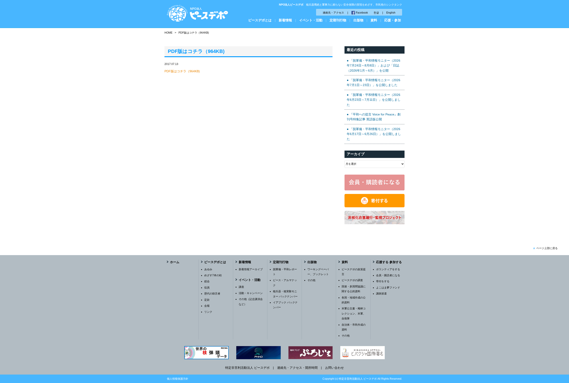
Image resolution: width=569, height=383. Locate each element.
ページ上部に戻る (545, 248)
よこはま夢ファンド (388, 287)
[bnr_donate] (375, 206)
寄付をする (382, 281)
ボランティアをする (388, 269)
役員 (207, 287)
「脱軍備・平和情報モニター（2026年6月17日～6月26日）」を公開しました (374, 134)
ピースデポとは (260, 20)
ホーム (174, 262)
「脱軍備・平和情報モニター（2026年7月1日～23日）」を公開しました (373, 82)
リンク (208, 311)
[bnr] (375, 223)
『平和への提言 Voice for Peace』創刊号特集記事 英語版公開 (374, 117)
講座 (241, 286)
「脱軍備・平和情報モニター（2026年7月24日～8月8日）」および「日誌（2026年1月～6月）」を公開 (373, 65)
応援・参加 (392, 20)
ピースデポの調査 (352, 280)
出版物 (358, 20)
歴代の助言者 (212, 293)
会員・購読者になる (388, 275)
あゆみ (208, 269)
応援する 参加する (389, 262)
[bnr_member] (375, 189)
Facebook (362, 12)
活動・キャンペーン (251, 293)
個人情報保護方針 (177, 378)
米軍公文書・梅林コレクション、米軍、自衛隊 (354, 313)
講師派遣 (381, 293)
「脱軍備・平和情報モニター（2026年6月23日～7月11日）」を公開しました (374, 100)
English (390, 12)
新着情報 (285, 20)
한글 (376, 12)
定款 (207, 299)
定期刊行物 (338, 20)
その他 (311, 280)
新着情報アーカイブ (251, 269)
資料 (374, 20)
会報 (207, 305)
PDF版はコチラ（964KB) (182, 71)
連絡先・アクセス (333, 12)
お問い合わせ (334, 367)
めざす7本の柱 (213, 275)
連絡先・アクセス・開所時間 (297, 367)
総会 (207, 281)
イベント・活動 (311, 20)
